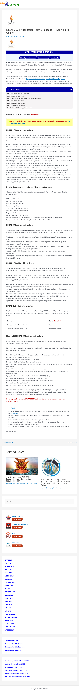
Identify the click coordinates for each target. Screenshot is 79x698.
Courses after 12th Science (14, 644)
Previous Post (7, 442)
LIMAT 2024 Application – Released (18, 93)
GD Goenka (55, 58)
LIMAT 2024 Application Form (16, 96)
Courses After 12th (11, 640)
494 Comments (10, 483)
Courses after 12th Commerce (15, 647)
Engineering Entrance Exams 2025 (17, 661)
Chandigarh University (28, 58)
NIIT (13, 533)
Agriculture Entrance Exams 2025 (16, 673)
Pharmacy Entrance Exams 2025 (16, 670)
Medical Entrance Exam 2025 (15, 664)
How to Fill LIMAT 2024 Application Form (19, 108)
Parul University (43, 58)
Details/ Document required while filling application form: (24, 98)
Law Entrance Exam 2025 (13, 667)
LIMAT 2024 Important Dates (16, 105)
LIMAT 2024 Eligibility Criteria (16, 103)
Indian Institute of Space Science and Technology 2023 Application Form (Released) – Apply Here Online (55, 482)
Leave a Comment (12, 36)
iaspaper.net (14, 413)
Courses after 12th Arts (13, 650)
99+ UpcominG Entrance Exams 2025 (18, 677)
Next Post (73, 442)
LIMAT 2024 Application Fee (15, 100)
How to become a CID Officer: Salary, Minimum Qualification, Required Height (19, 479)
